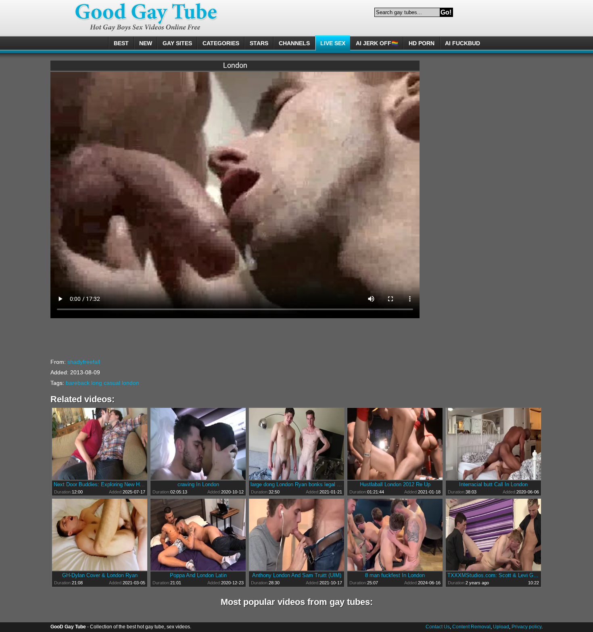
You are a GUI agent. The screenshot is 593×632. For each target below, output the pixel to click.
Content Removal (471, 627)
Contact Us (438, 627)
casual (112, 383)
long (96, 383)
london (130, 383)
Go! (446, 12)
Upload (501, 627)
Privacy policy (526, 627)
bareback (78, 383)
